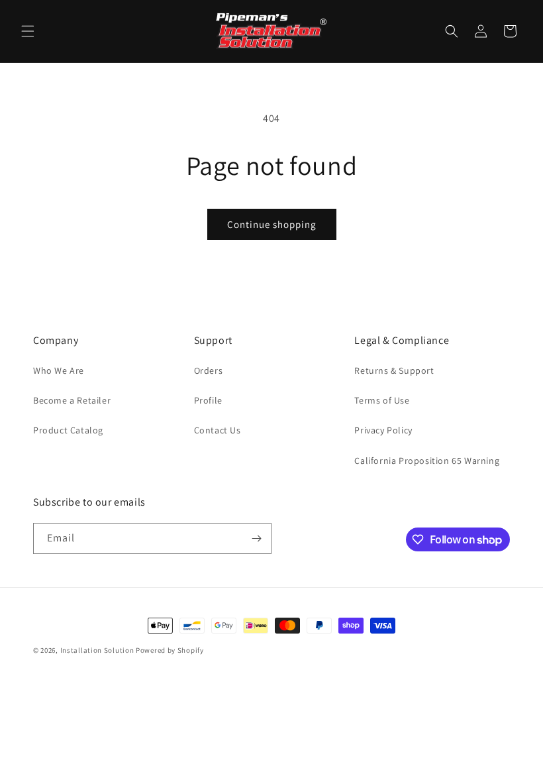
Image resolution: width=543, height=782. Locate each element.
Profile (208, 400)
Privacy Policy (383, 430)
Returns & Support (394, 370)
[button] (27, 31)
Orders (208, 370)
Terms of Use (381, 400)
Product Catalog (68, 430)
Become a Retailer (72, 400)
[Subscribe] (256, 538)
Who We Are (58, 370)
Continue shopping (272, 224)
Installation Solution (97, 650)
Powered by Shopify (170, 650)
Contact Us (217, 430)
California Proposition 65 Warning (426, 461)
